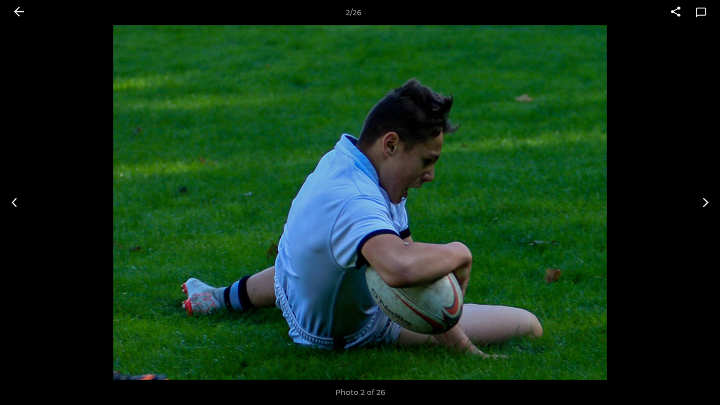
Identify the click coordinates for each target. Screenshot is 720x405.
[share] (675, 12)
